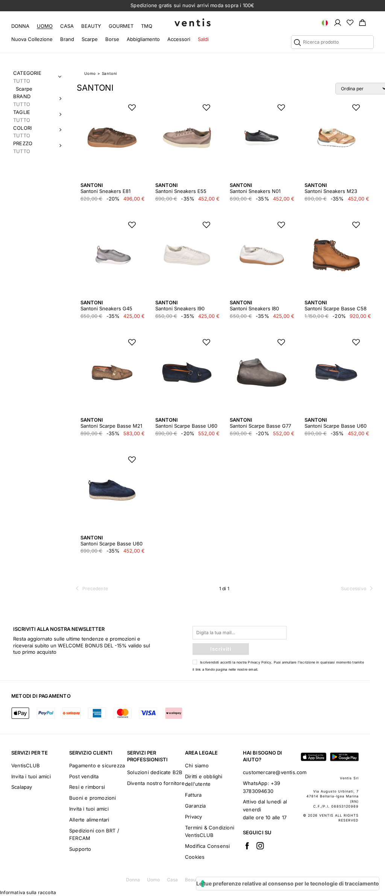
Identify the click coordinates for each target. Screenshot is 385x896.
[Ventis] (192, 22)
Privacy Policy (259, 662)
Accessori (178, 39)
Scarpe (90, 39)
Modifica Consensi (207, 846)
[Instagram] (260, 845)
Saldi (203, 39)
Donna (20, 26)
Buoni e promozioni (92, 798)
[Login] (337, 22)
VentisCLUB (25, 765)
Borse (112, 39)
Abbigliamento (143, 39)
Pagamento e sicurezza (97, 765)
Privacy (193, 817)
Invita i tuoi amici (31, 776)
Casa (67, 26)
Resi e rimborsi (87, 787)
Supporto (80, 849)
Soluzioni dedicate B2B (154, 772)
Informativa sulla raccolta (28, 892)
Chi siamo (197, 765)
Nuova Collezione (32, 39)
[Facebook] (247, 845)
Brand (67, 39)
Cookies (195, 857)
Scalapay (21, 787)
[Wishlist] (350, 22)
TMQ (146, 26)
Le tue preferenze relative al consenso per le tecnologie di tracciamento (287, 883)
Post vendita (84, 776)
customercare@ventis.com (275, 772)
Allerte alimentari (89, 820)
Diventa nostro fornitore (156, 783)
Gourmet (121, 26)
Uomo (45, 26)
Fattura (193, 795)
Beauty (91, 26)
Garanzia (195, 806)
